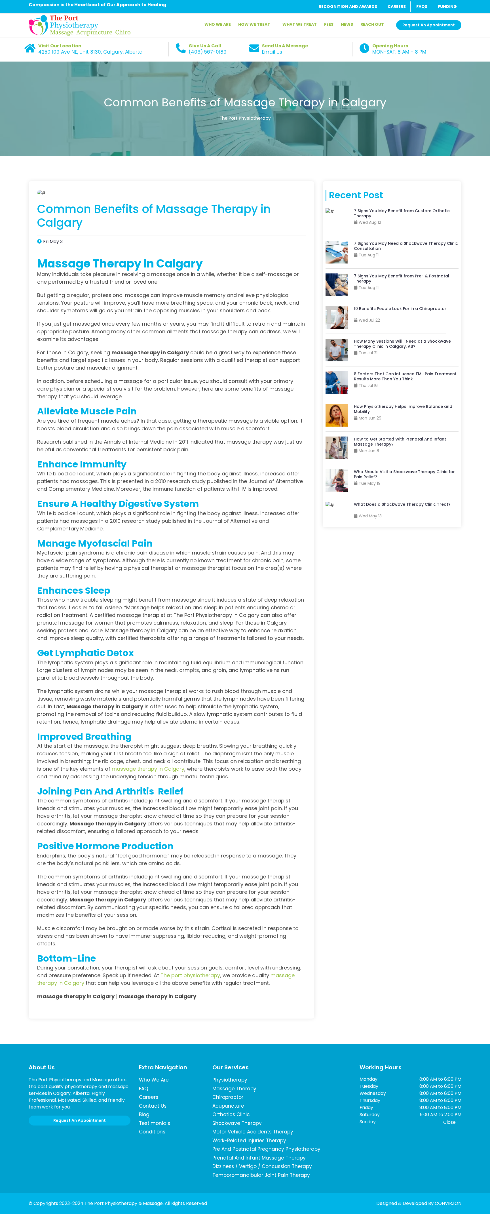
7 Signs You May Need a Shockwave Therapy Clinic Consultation (406, 246)
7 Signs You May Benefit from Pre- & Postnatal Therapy (401, 278)
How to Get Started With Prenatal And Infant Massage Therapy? (400, 442)
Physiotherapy (229, 1079)
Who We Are (217, 24)
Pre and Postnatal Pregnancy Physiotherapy (266, 1149)
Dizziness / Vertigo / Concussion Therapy (262, 1166)
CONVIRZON (448, 1203)
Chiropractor (227, 1097)
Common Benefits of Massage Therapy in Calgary (245, 102)
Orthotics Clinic (231, 1114)
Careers (148, 1097)
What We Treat (299, 24)
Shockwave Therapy (237, 1123)
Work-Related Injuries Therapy (249, 1140)
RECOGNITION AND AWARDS (348, 6)
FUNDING (447, 6)
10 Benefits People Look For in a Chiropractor (400, 308)
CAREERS (397, 6)
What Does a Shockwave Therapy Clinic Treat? (402, 504)
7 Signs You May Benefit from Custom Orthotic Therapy (402, 213)
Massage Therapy (234, 1088)
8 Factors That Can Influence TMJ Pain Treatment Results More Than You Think (405, 376)
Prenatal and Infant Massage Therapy (259, 1157)
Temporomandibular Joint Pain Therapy (261, 1175)
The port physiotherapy (190, 975)
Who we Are (154, 1079)
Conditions (152, 1131)
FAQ (143, 1088)
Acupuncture (228, 1106)
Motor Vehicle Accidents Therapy (252, 1131)
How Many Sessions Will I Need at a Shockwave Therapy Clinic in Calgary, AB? (402, 344)
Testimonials (154, 1123)
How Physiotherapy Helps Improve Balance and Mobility (403, 409)
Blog (144, 1114)
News (347, 24)
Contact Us (152, 1106)
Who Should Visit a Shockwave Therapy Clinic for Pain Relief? (404, 474)
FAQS (421, 6)
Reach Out (372, 24)
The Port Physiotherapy (245, 118)
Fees (328, 24)
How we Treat (254, 24)
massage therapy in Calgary (148, 768)
